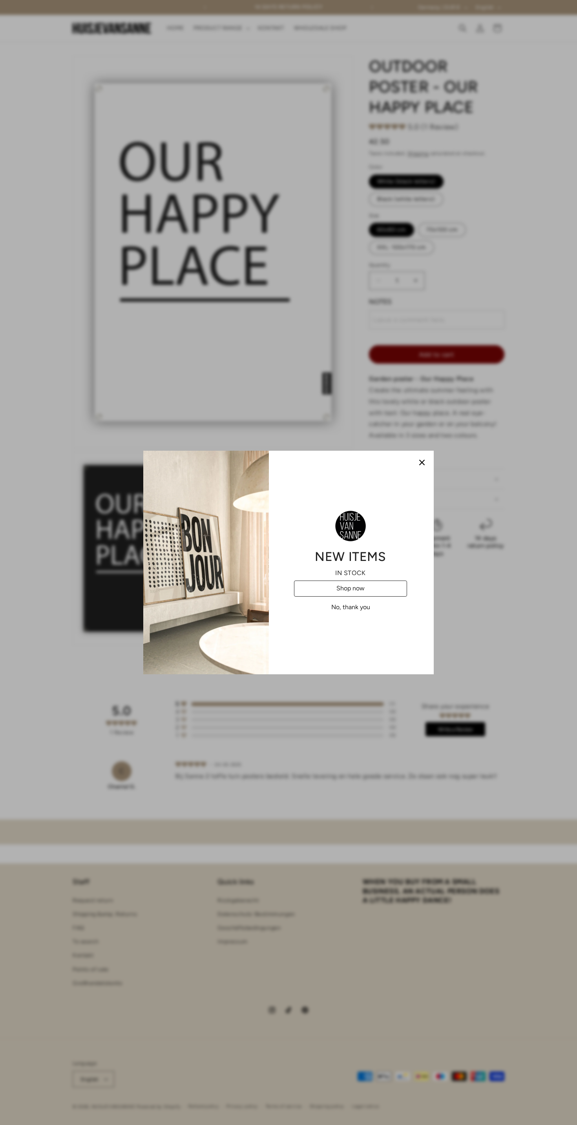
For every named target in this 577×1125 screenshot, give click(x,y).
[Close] (421, 462)
